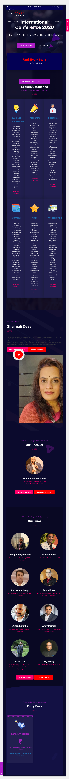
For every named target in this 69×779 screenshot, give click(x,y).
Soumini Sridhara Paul (34, 478)
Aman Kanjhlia (20, 626)
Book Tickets (26, 45)
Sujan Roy (49, 661)
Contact (56, 21)
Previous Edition (34, 27)
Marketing (35, 118)
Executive (53, 118)
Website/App (55, 217)
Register (59, 7)
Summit (23, 21)
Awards (16, 21)
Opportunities (32, 21)
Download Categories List (35, 81)
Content (16, 217)
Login (53, 7)
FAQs (49, 21)
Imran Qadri (20, 661)
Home (9, 21)
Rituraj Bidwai (49, 554)
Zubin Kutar (49, 590)
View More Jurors (25, 677)
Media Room (42, 21)
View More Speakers (24, 492)
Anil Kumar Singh (20, 590)
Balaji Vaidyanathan (20, 554)
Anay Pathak (49, 626)
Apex (34, 217)
